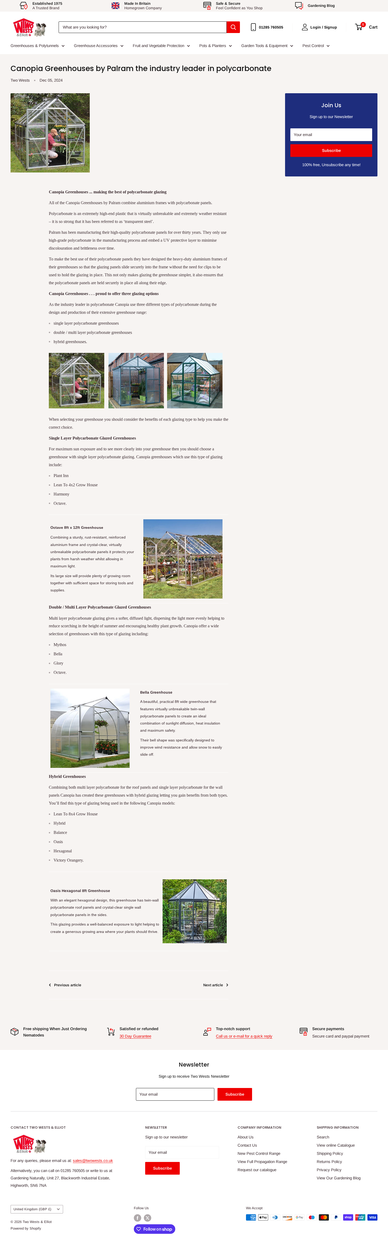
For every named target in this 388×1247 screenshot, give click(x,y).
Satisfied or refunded (139, 1028)
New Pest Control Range (259, 1153)
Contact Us (247, 1145)
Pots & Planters (212, 45)
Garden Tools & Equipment (264, 45)
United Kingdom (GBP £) (32, 1209)
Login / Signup (323, 27)
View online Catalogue (336, 1145)
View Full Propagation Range (262, 1161)
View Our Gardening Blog (339, 1178)
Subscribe (331, 150)
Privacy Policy (329, 1169)
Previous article (67, 985)
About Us (246, 1137)
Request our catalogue (257, 1169)
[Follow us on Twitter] (147, 1218)
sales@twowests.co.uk (93, 1160)
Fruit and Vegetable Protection (158, 45)
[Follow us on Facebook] (137, 1218)
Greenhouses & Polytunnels (35, 45)
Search (323, 1137)
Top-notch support (233, 1028)
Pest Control (313, 45)
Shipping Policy (330, 1153)
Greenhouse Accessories (96, 45)
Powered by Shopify (26, 1228)
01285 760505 (271, 27)
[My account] (305, 27)
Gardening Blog (321, 5)
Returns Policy (329, 1161)
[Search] (233, 27)
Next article (213, 985)
